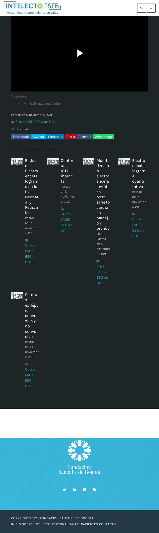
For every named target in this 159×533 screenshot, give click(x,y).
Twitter (38, 136)
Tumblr (85, 136)
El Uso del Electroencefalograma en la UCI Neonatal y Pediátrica (32, 186)
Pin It (70, 136)
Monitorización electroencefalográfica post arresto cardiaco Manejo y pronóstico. (103, 197)
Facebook (21, 136)
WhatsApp (103, 136)
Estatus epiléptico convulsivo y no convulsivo (31, 315)
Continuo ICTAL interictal (67, 171)
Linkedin (55, 136)
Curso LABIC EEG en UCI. (35, 121)
